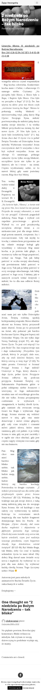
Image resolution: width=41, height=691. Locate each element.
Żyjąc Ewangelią (10, 2)
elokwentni (12, 620)
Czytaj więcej (28, 688)
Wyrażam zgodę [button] (15, 688)
